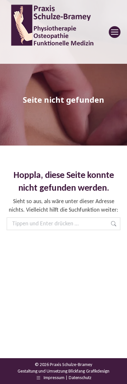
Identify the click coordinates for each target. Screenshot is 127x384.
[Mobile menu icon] (114, 32)
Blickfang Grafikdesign (88, 371)
